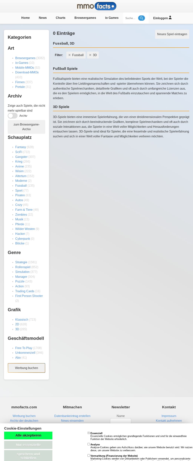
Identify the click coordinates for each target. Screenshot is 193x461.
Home (25, 17)
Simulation (22, 271)
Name (121, 416)
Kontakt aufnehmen (169, 420)
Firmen (20, 82)
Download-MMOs (27, 72)
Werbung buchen (26, 368)
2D (17, 324)
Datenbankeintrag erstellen (72, 416)
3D (17, 329)
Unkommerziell (25, 352)
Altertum (20, 176)
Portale (20, 86)
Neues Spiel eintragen (172, 34)
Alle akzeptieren (28, 435)
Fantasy (20, 147)
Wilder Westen (25, 228)
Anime (19, 166)
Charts (60, 17)
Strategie (21, 262)
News (43, 17)
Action (19, 286)
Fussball (21, 185)
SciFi (18, 152)
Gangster (21, 156)
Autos (19, 200)
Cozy (18, 204)
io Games (112, 17)
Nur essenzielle (28, 445)
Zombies (21, 214)
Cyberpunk (22, 238)
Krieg (18, 161)
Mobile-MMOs (24, 67)
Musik (19, 219)
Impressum (169, 416)
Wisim (19, 171)
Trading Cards (24, 291)
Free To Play (23, 348)
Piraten (20, 195)
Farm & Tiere (24, 209)
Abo (18, 357)
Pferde (19, 224)
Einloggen (161, 18)
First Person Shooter (29, 295)
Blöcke (20, 243)
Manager (21, 276)
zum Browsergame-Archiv (27, 127)
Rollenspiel (23, 267)
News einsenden (72, 420)
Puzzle (20, 281)
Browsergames (85, 17)
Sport (18, 190)
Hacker (20, 233)
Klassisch (21, 319)
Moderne (21, 180)
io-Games (21, 62)
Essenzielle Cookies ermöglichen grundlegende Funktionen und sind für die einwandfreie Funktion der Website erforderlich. (138, 436)
